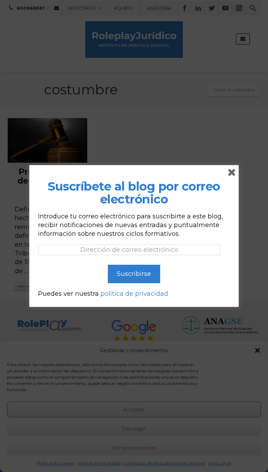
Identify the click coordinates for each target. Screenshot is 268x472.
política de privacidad (134, 293)
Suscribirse (134, 274)
